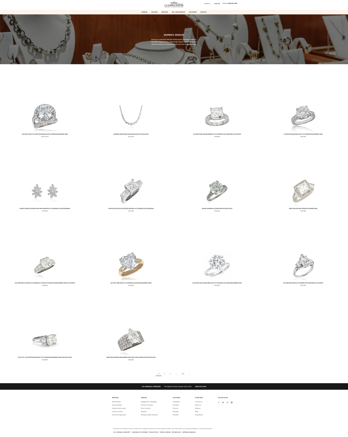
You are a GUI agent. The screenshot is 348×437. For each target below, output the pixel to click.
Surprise (175, 408)
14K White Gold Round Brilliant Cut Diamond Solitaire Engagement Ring (217, 283)
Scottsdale (176, 402)
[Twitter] (223, 402)
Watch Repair (116, 402)
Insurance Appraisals (119, 415)
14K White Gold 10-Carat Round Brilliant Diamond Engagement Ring (45, 134)
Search (207, 3)
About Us (198, 405)
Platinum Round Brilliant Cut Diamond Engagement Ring (303, 134)
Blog (196, 411)
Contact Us (198, 402)
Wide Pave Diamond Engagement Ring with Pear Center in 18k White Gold (131, 357)
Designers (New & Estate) (149, 415)
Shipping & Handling (188, 432)
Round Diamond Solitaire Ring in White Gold (217, 208)
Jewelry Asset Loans (119, 408)
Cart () (217, 3)
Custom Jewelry (117, 411)
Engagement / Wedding (148, 402)
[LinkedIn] (231, 402)
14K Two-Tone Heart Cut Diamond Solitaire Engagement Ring (131, 283)
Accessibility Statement (140, 432)
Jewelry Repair (117, 405)
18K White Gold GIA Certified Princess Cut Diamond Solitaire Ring (131, 208)
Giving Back (199, 415)
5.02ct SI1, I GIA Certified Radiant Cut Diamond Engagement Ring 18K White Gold (45, 357)
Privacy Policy (154, 432)
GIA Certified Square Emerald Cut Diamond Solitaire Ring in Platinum (217, 134)
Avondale (176, 405)
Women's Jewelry (147, 405)
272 (183, 374)
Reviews (198, 408)
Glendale (176, 411)
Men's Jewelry (146, 408)
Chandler (176, 415)
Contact (203, 12)
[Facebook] (218, 402)
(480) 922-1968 (232, 3)
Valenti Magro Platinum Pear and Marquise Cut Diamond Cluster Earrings (44, 208)
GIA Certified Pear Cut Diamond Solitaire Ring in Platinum (303, 283)
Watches (154, 12)
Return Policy (176, 432)
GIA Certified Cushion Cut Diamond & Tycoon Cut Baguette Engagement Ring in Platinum (45, 283)
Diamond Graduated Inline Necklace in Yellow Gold (131, 134)
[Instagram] (227, 402)
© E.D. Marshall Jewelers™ (122, 432)
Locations (192, 12)
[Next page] (189, 374)
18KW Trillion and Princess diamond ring (303, 208)
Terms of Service (165, 432)
